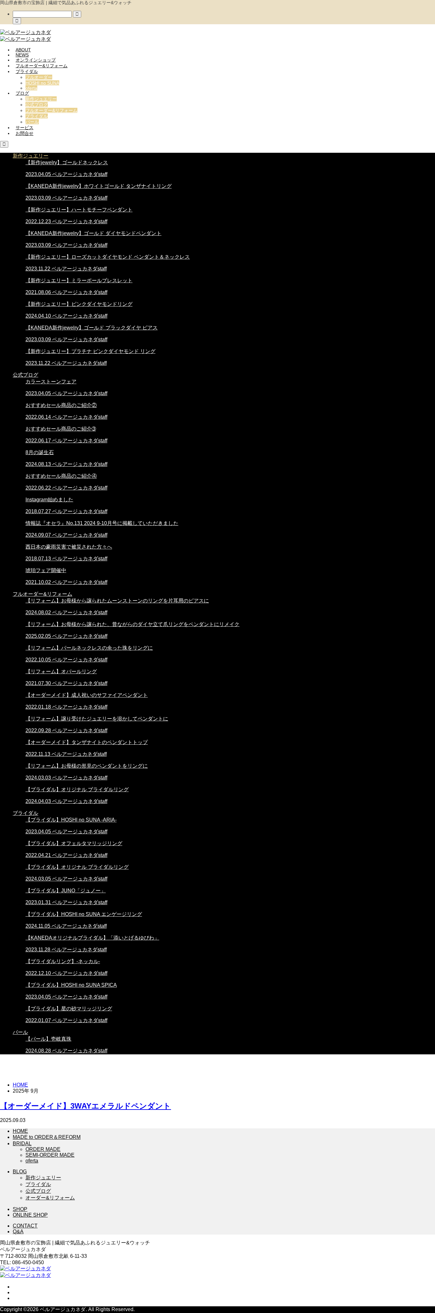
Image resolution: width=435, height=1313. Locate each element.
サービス (24, 127)
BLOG (20, 1171)
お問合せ (24, 133)
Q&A (18, 1231)
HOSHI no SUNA (42, 82)
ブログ (22, 93)
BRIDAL (22, 1143)
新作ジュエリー (41, 98)
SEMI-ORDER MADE (50, 1155)
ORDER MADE (43, 1149)
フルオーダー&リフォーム (42, 65)
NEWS (22, 54)
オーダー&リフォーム (50, 1197)
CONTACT (25, 1225)
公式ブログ (36, 104)
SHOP (20, 1209)
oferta (31, 88)
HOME (20, 1131)
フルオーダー (38, 77)
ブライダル (27, 71)
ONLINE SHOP (30, 1215)
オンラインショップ (36, 60)
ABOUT (23, 49)
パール (32, 121)
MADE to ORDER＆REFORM (47, 1137)
